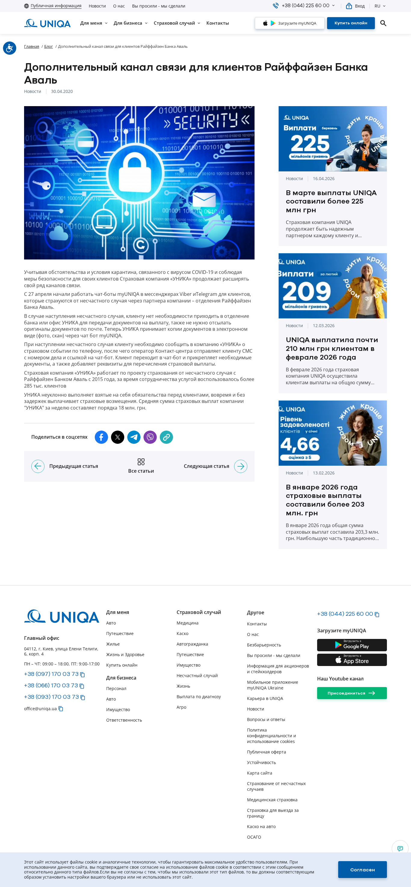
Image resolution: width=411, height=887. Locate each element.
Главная (31, 46)
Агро (181, 707)
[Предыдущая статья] (38, 466)
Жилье (113, 644)
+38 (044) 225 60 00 (345, 613)
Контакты (257, 624)
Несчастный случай (197, 675)
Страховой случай (199, 612)
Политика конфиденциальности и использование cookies (271, 735)
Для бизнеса (121, 678)
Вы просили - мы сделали (158, 6)
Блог (48, 46)
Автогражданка (192, 644)
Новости (97, 6)
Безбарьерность (264, 645)
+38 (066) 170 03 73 (51, 685)
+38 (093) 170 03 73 (51, 696)
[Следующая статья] (240, 466)
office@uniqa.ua (40, 708)
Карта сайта (259, 773)
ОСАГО (254, 837)
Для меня (117, 612)
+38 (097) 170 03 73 (51, 673)
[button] (333, 5)
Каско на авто (261, 826)
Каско (182, 633)
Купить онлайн (122, 665)
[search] (383, 23)
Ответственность (124, 720)
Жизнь (183, 686)
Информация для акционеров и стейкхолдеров (278, 668)
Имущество (118, 709)
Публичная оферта (266, 752)
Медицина (188, 623)
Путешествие (120, 633)
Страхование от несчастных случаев (276, 786)
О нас (119, 6)
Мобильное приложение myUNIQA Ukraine (272, 685)
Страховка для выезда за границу (273, 813)
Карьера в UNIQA (265, 698)
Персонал (116, 688)
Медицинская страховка (272, 800)
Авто (111, 623)
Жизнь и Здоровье (125, 654)
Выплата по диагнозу (199, 696)
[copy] (166, 437)
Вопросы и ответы (266, 719)
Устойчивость (261, 762)
